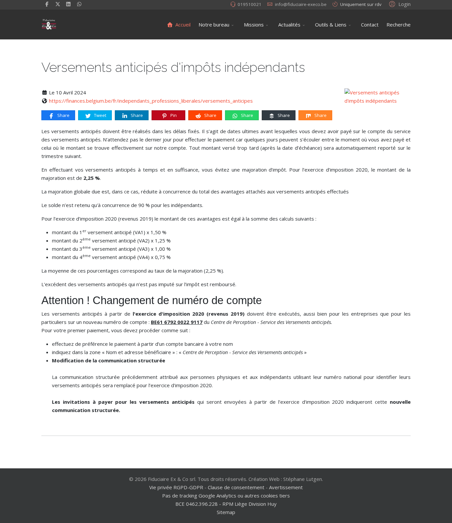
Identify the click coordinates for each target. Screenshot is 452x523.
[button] (399, 3)
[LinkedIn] (69, 4)
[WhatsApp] (79, 4)
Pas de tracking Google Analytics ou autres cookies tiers (226, 495)
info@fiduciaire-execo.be (301, 4)
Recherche (398, 24)
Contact (370, 24)
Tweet (99, 115)
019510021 (249, 4)
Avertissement (286, 487)
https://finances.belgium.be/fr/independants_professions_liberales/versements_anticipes (151, 100)
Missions (254, 24)
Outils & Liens (330, 24)
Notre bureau (214, 24)
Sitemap (226, 512)
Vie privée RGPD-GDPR (176, 487)
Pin (173, 115)
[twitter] (58, 4)
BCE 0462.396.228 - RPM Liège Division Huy (226, 503)
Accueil (182, 24)
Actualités (289, 24)
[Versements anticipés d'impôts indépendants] (377, 96)
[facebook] (47, 4)
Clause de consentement (236, 487)
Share (62, 115)
